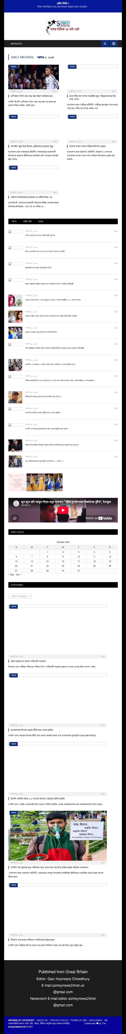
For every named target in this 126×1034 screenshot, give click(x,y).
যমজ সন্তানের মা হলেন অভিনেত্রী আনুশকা (40, 235)
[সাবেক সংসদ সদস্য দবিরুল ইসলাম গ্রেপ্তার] (92, 128)
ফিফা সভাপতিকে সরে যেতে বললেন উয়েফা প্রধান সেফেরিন (62, 6)
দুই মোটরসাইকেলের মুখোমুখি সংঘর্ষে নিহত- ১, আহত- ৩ (44, 460)
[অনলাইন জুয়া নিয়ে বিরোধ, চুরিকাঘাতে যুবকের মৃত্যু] (33, 128)
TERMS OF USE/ (80, 1020)
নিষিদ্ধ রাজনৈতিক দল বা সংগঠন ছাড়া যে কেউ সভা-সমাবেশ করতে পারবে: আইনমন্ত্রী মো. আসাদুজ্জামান (59, 380)
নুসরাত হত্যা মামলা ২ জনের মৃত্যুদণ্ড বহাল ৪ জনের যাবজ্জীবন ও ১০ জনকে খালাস (53, 299)
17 (79, 561)
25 (94, 566)
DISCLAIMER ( (97, 1020)
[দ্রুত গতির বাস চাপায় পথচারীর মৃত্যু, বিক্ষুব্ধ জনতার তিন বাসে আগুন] (92, 78)
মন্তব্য (40, 221)
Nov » (18, 574)
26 (110, 566)
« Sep (11, 574)
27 (16, 570)
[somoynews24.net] (63, 27)
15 (47, 561)
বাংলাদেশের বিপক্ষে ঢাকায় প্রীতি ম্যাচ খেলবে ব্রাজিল (42, 412)
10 (79, 556)
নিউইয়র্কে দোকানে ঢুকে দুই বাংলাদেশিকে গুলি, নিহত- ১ (43, 396)
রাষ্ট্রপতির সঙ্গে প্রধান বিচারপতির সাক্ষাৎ (38, 267)
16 (63, 561)
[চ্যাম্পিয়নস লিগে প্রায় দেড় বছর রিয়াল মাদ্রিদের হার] (33, 78)
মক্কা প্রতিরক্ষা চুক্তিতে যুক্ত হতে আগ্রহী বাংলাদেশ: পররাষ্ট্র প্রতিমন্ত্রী (49, 283)
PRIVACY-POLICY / (60, 1020)
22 (47, 566)
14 (32, 561)
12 (110, 556)
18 (94, 561)
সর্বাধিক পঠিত (27, 221)
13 (16, 561)
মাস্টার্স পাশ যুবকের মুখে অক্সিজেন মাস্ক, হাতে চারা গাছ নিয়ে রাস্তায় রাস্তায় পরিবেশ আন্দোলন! (49, 867)
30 (63, 570)
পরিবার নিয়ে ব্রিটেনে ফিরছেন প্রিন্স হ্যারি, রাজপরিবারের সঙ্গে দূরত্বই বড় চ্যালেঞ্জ (51, 444)
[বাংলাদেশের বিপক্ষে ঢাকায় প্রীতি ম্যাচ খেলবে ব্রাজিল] (57, 699)
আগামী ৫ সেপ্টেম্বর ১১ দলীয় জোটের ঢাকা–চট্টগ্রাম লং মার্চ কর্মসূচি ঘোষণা (50, 364)
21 (32, 566)
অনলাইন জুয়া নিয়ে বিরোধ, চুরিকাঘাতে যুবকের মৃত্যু (31, 146)
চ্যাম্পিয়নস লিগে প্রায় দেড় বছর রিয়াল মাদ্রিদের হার (31, 96)
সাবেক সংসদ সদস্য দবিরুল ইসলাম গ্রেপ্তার (87, 146)
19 (110, 561)
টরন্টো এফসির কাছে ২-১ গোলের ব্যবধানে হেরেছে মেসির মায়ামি (38, 798)
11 (94, 556)
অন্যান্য (13, 66)
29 (47, 570)
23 (63, 566)
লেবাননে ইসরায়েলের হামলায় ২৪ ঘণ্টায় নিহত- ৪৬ (31, 197)
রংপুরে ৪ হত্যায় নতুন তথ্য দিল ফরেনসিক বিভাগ (41, 331)
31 (79, 570)
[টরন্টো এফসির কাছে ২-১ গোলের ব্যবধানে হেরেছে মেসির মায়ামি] (57, 768)
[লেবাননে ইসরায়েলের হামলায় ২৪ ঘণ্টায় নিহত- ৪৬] (33, 179)
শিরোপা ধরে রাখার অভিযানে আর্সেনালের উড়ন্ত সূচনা (33, 939)
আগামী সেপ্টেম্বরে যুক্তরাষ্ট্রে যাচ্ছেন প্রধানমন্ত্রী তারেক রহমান (46, 428)
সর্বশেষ (14, 221)
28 (32, 570)
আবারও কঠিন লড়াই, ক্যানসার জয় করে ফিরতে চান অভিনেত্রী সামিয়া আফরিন (51, 315)
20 (16, 566)
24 (79, 566)
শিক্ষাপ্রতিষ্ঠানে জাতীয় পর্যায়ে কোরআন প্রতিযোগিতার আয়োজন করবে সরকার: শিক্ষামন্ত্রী (54, 348)
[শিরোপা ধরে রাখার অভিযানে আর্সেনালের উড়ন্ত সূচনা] (57, 909)
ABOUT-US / (43, 1020)
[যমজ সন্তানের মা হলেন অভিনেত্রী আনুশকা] (57, 630)
